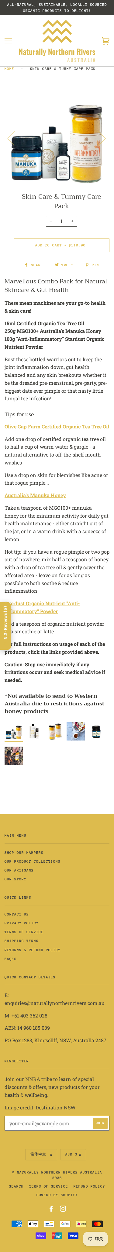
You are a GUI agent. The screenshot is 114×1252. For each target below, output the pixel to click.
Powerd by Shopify (57, 1195)
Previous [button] (15, 138)
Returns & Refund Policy (32, 950)
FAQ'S (11, 959)
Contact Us (17, 914)
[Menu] (8, 41)
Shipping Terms (22, 941)
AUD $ (71, 1154)
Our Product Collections (32, 861)
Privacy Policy (22, 923)
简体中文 (39, 1154)
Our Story (15, 879)
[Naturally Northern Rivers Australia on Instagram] (63, 1210)
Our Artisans (19, 870)
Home (9, 69)
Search (16, 1186)
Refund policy (89, 1186)
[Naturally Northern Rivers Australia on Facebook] (51, 1210)
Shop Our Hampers (24, 852)
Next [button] (98, 138)
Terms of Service (24, 932)
